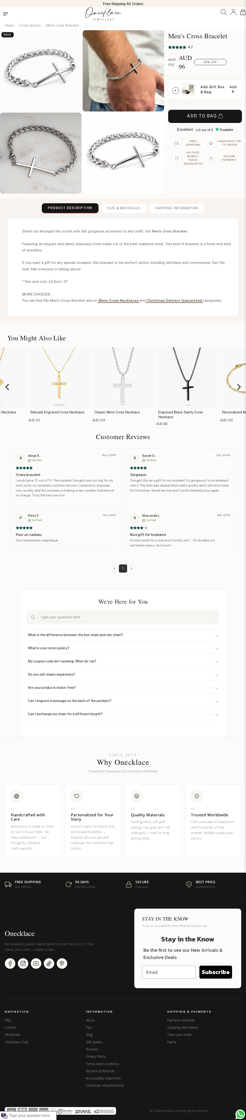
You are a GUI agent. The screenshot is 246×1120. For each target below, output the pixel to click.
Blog (89, 1035)
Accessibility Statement (103, 1078)
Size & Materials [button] (124, 208)
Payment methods (181, 1020)
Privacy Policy (95, 1056)
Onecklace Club (16, 1042)
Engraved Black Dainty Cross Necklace (117, 414)
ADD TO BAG (202, 115)
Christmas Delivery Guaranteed (174, 300)
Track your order (179, 1035)
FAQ (8, 1020)
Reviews (92, 1049)
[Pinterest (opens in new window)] (62, 963)
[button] (224, 12)
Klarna (171, 1042)
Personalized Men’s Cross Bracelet (185, 412)
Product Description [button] (70, 208)
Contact (11, 1027)
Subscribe (216, 972)
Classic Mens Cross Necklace (54, 412)
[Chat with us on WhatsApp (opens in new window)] (240, 1114)
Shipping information (182, 1027)
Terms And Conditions (102, 1064)
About (90, 1020)
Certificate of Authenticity (105, 1085)
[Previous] (7, 387)
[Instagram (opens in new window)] (23, 963)
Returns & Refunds (100, 1071)
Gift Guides (94, 1042)
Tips (89, 1027)
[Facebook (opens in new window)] (10, 963)
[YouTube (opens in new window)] (36, 963)
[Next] (238, 387)
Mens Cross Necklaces (119, 300)
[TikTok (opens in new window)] (49, 963)
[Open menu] (5, 14)
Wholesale (12, 1035)
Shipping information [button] (176, 208)
